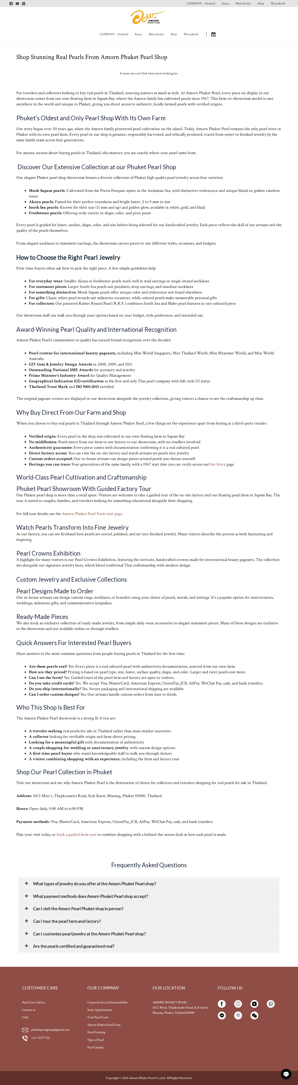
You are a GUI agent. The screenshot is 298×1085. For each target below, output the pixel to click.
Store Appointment (99, 1010)
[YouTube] (17, 3)
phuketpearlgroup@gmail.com (50, 1030)
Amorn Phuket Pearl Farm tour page (92, 513)
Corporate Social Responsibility (107, 1002)
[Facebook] (11, 3)
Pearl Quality (95, 1047)
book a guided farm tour (76, 834)
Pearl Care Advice (33, 1002)
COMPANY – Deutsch (201, 3)
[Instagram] (23, 3)
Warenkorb (278, 3)
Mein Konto (243, 3)
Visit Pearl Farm (97, 1017)
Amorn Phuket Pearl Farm (104, 1025)
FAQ (25, 1017)
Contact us (29, 1010)
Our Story (217, 464)
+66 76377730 (40, 1038)
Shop (260, 3)
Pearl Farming (96, 1032)
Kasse (225, 3)
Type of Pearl (95, 1040)
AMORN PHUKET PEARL (169, 1002)
